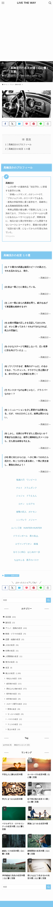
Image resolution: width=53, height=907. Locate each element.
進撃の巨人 (21, 512)
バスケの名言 (15, 719)
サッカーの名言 (16, 714)
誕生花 (10, 622)
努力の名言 (11, 662)
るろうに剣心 (19, 552)
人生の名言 (11, 645)
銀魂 (36, 544)
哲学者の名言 (13, 694)
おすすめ (7, 745)
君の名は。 (35, 536)
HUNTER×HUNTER (33, 528)
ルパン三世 (16, 528)
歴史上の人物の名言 (16, 689)
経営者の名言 (13, 684)
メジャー (32, 520)
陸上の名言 (14, 729)
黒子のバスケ (32, 560)
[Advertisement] (26, 33)
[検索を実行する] (48, 600)
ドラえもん (31, 495)
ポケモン (32, 512)
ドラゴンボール (20, 536)
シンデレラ (21, 520)
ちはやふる (19, 560)
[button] (5, 123)
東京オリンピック (21, 745)
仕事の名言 (11, 651)
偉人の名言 (13, 673)
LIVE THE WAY (26, 3)
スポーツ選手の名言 (16, 704)
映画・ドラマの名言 (15, 634)
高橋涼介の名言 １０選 (19, 149)
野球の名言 (14, 709)
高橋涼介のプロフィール (20, 144)
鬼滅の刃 (20, 479)
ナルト (19, 487)
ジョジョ (20, 495)
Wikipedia (10, 236)
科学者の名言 (13, 699)
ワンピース (31, 479)
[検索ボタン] (50, 3)
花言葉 (10, 617)
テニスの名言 (15, 724)
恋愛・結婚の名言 (14, 639)
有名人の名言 (13, 678)
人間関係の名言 (13, 656)
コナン (21, 504)
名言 (8, 668)
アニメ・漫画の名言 (11, 76)
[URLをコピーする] (48, 123)
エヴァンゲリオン (23, 544)
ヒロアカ (30, 504)
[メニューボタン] (3, 3)
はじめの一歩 (33, 552)
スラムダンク (30, 487)
